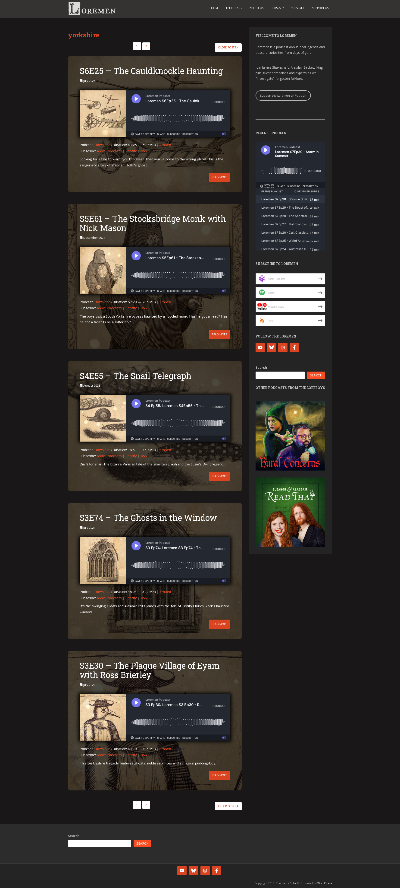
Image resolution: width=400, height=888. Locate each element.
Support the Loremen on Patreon (283, 95)
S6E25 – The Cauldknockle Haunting (151, 70)
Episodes (232, 8)
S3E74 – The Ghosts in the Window (148, 517)
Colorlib (295, 883)
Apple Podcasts (109, 151)
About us (256, 8)
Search (261, 367)
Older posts (227, 47)
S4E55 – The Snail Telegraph (135, 375)
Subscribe (298, 8)
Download (102, 144)
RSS (144, 151)
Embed (165, 144)
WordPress (324, 883)
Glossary (277, 8)
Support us (320, 8)
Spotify (131, 151)
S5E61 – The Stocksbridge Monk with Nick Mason (153, 223)
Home (215, 8)
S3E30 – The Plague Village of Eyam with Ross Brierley (150, 670)
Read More (219, 177)
